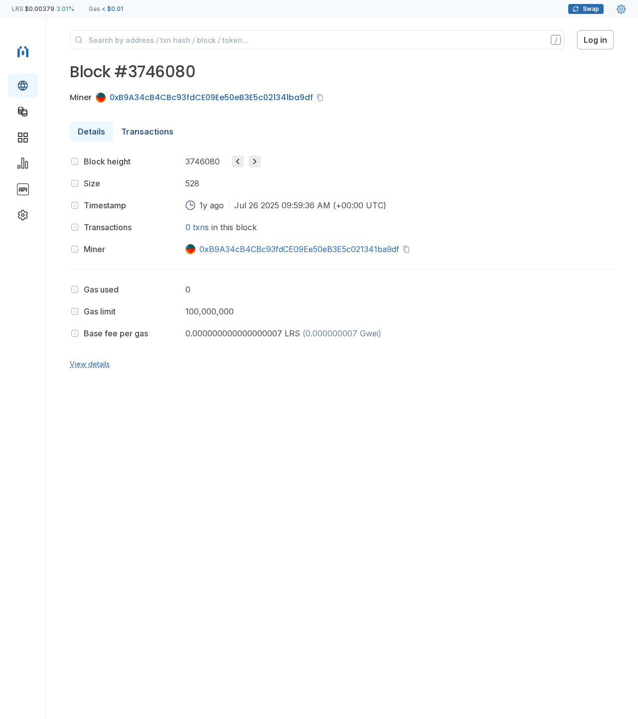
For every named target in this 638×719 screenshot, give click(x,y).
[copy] (322, 98)
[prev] (238, 161)
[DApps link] (23, 137)
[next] (255, 161)
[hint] (75, 161)
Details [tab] (91, 132)
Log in (595, 40)
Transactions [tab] (147, 132)
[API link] (23, 189)
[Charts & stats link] (23, 163)
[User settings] (621, 9)
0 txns (197, 227)
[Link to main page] (22, 51)
